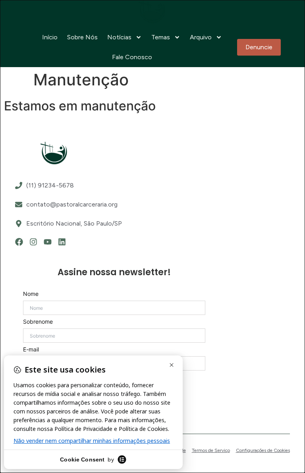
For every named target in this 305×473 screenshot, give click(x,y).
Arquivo (201, 37)
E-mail (31, 349)
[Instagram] (33, 242)
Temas (160, 37)
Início (50, 37)
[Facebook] (19, 242)
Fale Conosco (132, 57)
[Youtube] (48, 242)
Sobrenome (38, 321)
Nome (31, 294)
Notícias (119, 37)
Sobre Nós (82, 37)
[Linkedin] (62, 242)
